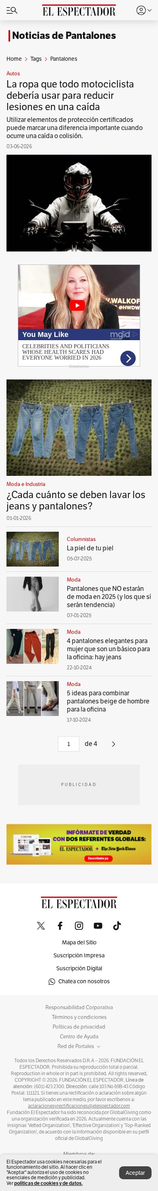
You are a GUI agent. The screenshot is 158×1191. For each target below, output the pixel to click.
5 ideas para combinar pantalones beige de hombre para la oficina (108, 701)
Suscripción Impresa (79, 955)
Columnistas (81, 539)
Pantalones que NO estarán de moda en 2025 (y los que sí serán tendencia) (109, 597)
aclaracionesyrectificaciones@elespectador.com (79, 1106)
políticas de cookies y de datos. (48, 1183)
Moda (74, 580)
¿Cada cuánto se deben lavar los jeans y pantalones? (75, 500)
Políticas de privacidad (79, 1027)
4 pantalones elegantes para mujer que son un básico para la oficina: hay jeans (108, 649)
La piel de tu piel (90, 548)
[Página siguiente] (113, 747)
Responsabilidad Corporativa (79, 1007)
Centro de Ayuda (79, 1037)
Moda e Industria (25, 484)
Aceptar (135, 1173)
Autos (13, 73)
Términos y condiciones (79, 1017)
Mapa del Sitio (79, 942)
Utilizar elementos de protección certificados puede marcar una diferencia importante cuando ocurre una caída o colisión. (74, 128)
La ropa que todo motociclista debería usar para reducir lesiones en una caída (70, 95)
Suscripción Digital (79, 968)
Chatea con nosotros (84, 981)
